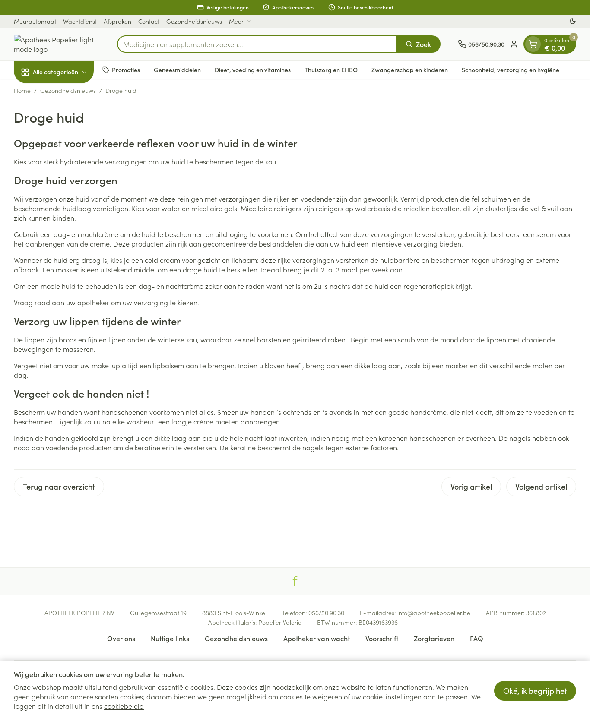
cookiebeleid (124, 706)
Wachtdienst (80, 21)
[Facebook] (295, 581)
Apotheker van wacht (316, 638)
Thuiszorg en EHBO (331, 69)
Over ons (121, 638)
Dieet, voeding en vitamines (253, 69)
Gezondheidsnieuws (194, 21)
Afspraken (117, 21)
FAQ (476, 638)
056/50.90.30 (326, 612)
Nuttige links (170, 638)
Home (22, 90)
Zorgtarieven (434, 638)
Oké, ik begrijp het (535, 690)
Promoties (126, 69)
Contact (148, 21)
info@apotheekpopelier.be (433, 612)
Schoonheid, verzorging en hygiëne (510, 69)
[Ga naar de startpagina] (57, 44)
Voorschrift (381, 638)
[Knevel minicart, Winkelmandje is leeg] (533, 44)
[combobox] (257, 44)
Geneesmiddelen (177, 69)
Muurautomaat (35, 21)
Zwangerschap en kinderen (409, 69)
